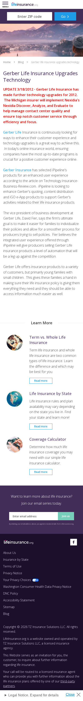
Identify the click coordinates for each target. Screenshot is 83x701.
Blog (21, 62)
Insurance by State (16, 559)
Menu (6, 4)
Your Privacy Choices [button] (17, 580)
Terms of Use (12, 566)
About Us (9, 553)
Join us (66, 516)
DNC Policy (10, 593)
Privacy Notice (12, 573)
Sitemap (9, 607)
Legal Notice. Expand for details (33, 695)
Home (7, 62)
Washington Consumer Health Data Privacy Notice (37, 587)
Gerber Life (12, 132)
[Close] (75, 693)
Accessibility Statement (19, 600)
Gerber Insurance (17, 170)
